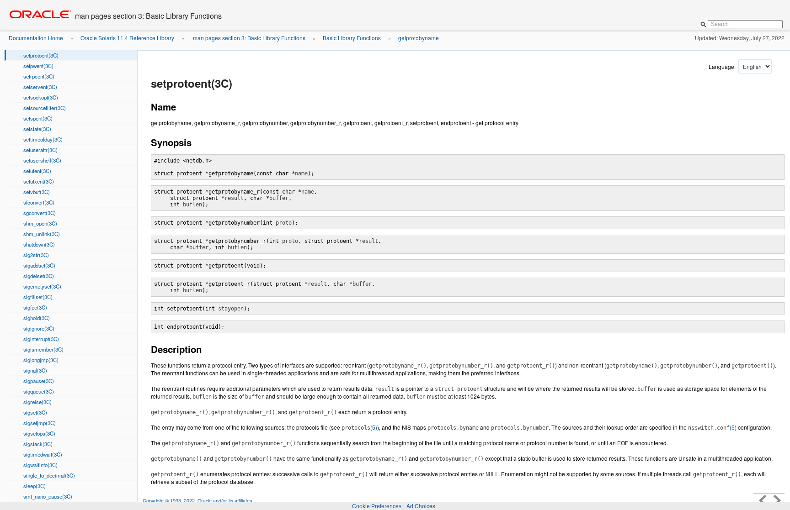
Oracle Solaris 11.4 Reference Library (127, 38)
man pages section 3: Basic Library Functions (248, 38)
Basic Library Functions (352, 38)
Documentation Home (36, 38)
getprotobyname (418, 38)
